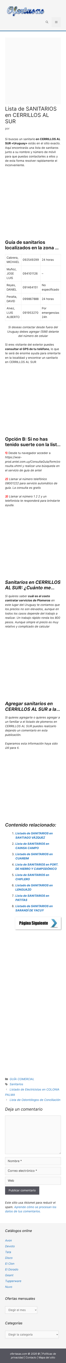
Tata (8, 1252)
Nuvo (8, 1287)
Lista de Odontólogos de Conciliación (35, 1100)
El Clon (9, 1263)
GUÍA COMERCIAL (22, 1079)
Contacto (31, 1357)
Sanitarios (16, 1084)
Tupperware (13, 1281)
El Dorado (11, 1269)
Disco (9, 1258)
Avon (8, 1240)
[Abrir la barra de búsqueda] (47, 22)
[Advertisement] (33, 71)
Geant (9, 1275)
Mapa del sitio (47, 1357)
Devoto (10, 1246)
